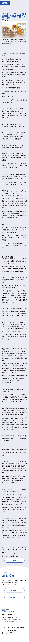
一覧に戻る (14, 560)
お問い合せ (14, 590)
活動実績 (22, 627)
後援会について (14, 597)
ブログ (3, 630)
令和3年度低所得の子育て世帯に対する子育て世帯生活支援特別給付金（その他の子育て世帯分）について (14, 82)
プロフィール (10, 627)
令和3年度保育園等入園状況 (12, 88)
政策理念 (16, 627)
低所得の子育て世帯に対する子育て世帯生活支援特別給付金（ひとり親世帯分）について (14, 74)
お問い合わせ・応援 (11, 630)
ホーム (3, 627)
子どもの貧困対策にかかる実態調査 (13, 134)
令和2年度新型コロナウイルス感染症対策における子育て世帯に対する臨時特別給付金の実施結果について (14, 67)
